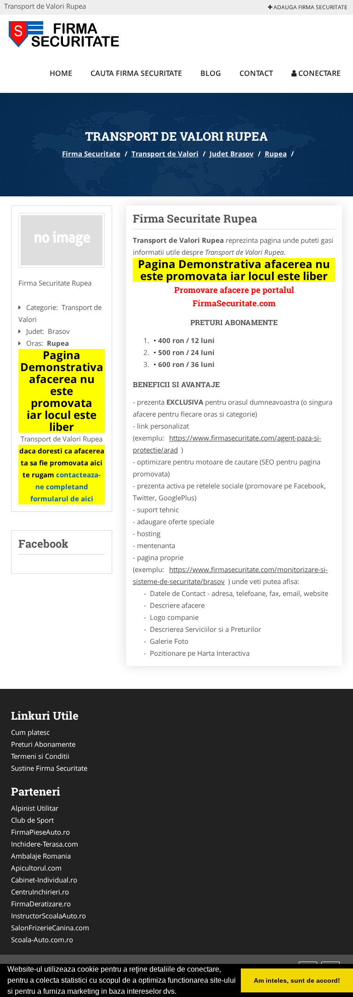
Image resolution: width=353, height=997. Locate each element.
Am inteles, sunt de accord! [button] (297, 980)
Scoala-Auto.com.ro (42, 939)
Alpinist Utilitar (34, 808)
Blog (210, 73)
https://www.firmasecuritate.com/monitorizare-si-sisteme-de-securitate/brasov (230, 575)
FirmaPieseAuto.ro (40, 832)
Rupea (276, 153)
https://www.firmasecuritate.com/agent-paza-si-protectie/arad (227, 443)
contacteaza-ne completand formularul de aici (65, 486)
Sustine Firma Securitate (49, 768)
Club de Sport (32, 820)
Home (61, 73)
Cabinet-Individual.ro (44, 879)
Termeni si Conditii (40, 756)
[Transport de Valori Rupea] (61, 240)
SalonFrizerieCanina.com (50, 927)
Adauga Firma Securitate (309, 7)
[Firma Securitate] (64, 33)
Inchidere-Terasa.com (44, 843)
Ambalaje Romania (41, 855)
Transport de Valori (165, 153)
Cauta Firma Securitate (136, 73)
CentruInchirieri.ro (40, 891)
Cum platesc (30, 732)
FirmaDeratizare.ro (41, 903)
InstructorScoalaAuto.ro (48, 915)
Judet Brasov (232, 153)
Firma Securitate (91, 153)
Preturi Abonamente (43, 744)
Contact (256, 73)
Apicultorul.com (36, 867)
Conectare (318, 73)
